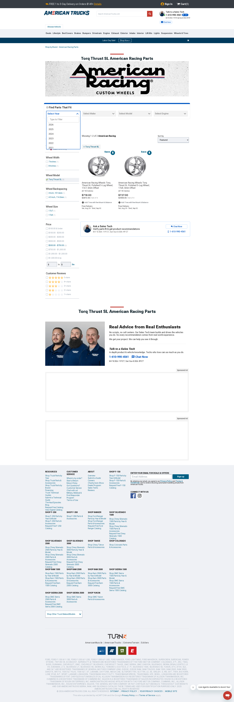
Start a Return (72, 481)
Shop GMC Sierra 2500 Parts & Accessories (52, 599)
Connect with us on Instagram (139, 495)
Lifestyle (57, 33)
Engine (106, 33)
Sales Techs (93, 488)
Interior (140, 33)
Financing (49, 490)
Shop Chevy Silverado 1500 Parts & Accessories (118, 528)
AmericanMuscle (94, 642)
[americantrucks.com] (66, 13)
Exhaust (115, 33)
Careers (91, 480)
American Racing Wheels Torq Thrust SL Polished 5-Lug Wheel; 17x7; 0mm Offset (97, 185)
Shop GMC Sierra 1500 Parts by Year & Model (117, 575)
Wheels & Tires (181, 33)
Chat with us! (72, 490)
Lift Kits (148, 33)
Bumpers (86, 33)
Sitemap (114, 691)
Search (149, 14)
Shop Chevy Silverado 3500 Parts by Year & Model (76, 549)
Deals (48, 33)
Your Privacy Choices (151, 691)
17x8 (51, 215)
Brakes (77, 33)
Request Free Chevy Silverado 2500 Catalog (53, 564)
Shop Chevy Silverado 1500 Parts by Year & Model (118, 521)
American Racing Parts (68, 47)
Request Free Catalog (54, 507)
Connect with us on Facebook (133, 495)
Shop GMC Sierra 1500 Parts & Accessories (116, 583)
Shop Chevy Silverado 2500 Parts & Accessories (54, 557)
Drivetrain (97, 33)
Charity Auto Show (96, 483)
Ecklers (145, 642)
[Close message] (188, 40)
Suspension (167, 33)
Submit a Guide (94, 478)
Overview (91, 476)
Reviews (91, 490)
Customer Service (74, 488)
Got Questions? (73, 485)
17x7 (51, 211)
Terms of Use (72, 500)
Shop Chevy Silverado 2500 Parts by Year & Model (54, 549)
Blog (47, 505)
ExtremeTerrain (131, 642)
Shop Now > (125, 40)
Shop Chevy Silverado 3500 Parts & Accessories (76, 557)
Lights (157, 33)
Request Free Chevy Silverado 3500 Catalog (75, 564)
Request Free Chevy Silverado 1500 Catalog (117, 536)
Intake (132, 33)
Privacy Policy (166, 481)
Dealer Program (94, 485)
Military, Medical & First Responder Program (74, 495)
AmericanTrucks (113, 642)
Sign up (180, 477)
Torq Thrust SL (55, 179)
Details (97, 4)
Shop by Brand (51, 47)
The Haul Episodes (53, 502)
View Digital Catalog (53, 510)
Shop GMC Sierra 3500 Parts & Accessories (74, 599)
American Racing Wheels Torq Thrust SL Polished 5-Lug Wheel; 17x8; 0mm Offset (134, 185)
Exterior (124, 33)
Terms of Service (147, 695)
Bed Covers (67, 33)
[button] (166, 22)
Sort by (161, 136)
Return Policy (72, 483)
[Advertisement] (117, 392)
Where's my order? (74, 478)
